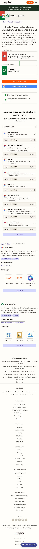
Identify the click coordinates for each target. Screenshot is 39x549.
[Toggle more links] (19, 382)
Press (24, 525)
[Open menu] (36, 2)
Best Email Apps (19, 498)
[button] (19, 86)
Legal (17, 544)
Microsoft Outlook (20, 458)
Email (19, 478)
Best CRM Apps (19, 501)
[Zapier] (6, 2)
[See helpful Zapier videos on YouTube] (22, 520)
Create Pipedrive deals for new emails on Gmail (19, 371)
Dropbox (19, 427)
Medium (19, 461)
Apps (2, 244)
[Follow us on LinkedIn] (16, 520)
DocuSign (19, 433)
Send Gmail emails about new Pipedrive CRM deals (19, 374)
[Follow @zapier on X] (19, 520)
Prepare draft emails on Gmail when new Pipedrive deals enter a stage (19, 378)
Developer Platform (16, 525)
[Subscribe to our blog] (26, 520)
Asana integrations (19, 416)
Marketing (19, 484)
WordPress (19, 436)
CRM (19, 481)
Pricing (4, 525)
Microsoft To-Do (19, 456)
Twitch (19, 450)
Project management (19, 473)
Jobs (28, 525)
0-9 (4, 391)
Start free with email (19, 81)
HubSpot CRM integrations (19, 410)
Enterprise (34, 525)
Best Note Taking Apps (19, 504)
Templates (9, 528)
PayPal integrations (19, 413)
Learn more (7, 258)
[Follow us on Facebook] (13, 520)
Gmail (8, 244)
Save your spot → (25, 9)
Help (16, 258)
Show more (19, 419)
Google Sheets (19, 430)
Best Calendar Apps (19, 507)
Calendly (19, 453)
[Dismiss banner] (36, 8)
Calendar (19, 475)
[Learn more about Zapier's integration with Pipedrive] (2, 304)
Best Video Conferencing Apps (19, 495)
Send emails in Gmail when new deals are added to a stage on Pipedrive (19, 362)
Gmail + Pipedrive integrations (12, 22)
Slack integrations (19, 404)
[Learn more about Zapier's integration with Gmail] (2, 247)
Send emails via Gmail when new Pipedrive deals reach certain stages (19, 367)
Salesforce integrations (19, 407)
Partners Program (28, 528)
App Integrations (17, 528)
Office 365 (19, 438)
